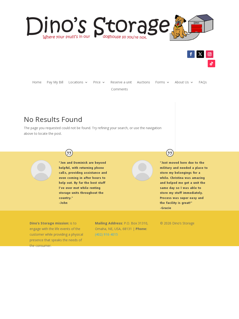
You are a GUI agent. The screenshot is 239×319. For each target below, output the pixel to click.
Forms (160, 82)
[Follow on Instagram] (209, 54)
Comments (119, 89)
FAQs (203, 82)
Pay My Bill (55, 82)
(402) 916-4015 (106, 234)
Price (97, 82)
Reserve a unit (121, 82)
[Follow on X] (200, 54)
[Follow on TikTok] (211, 63)
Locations (75, 82)
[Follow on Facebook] (191, 54)
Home (37, 82)
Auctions (143, 82)
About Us (182, 82)
